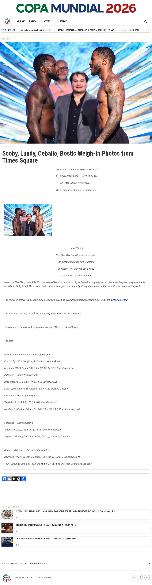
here (79, 313)
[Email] (9, 479)
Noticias (33, 21)
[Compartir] (23, 479)
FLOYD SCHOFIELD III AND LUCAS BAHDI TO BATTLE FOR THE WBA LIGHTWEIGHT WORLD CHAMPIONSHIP (65, 511)
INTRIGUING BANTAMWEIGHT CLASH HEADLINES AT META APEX (46, 525)
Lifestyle (63, 21)
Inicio (22, 21)
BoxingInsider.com (118, 300)
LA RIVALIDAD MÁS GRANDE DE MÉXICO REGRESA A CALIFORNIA (46, 538)
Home (4, 563)
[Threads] (18, 479)
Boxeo (5, 39)
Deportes (48, 21)
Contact (43, 563)
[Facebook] (4, 479)
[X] (14, 479)
